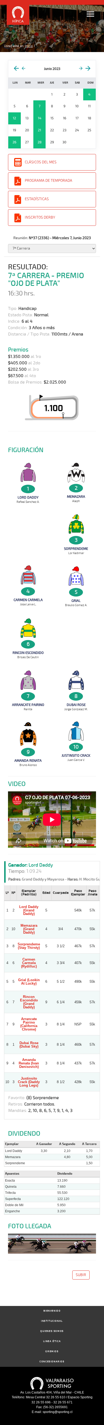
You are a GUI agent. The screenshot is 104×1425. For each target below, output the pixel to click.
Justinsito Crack (76, 755)
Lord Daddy (28, 497)
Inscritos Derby (40, 217)
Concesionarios (51, 1361)
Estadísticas (37, 199)
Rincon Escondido (28, 653)
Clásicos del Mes (41, 162)
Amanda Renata (28, 761)
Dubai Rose (76, 705)
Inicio (29, 46)
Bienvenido (52, 1310)
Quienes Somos (52, 1331)
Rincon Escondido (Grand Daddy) (29, 1002)
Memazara (76, 497)
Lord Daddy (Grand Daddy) (28, 910)
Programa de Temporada (48, 180)
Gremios (51, 1351)
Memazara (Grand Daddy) (29, 928)
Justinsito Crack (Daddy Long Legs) (29, 1081)
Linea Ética (52, 1341)
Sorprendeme (76, 549)
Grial (76, 601)
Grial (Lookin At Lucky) (29, 981)
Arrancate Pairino (28, 705)
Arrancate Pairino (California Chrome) (28, 1024)
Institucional (52, 1321)
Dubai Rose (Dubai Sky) (28, 1044)
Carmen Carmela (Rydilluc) (29, 962)
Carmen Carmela (28, 600)
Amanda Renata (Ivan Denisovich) (29, 1063)
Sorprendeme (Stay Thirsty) (29, 946)
